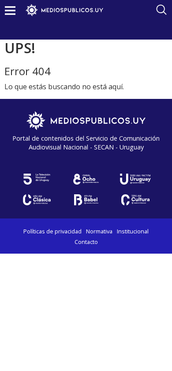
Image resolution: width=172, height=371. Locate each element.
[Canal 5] (37, 179)
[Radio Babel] (86, 199)
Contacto (86, 242)
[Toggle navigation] (10, 10)
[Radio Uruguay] (135, 179)
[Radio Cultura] (135, 199)
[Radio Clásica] (37, 199)
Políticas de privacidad (52, 231)
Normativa (99, 231)
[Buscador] (161, 9)
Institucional (133, 231)
